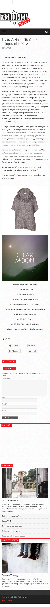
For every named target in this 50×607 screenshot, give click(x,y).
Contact (9, 600)
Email (4, 404)
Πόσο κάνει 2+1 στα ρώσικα (13, 536)
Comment (6, 379)
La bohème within (10, 500)
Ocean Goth (6, 521)
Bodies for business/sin (11, 516)
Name (4, 397)
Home (3, 600)
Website (4, 411)
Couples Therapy (10, 575)
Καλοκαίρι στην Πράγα (11, 531)
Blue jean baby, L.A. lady (12, 526)
